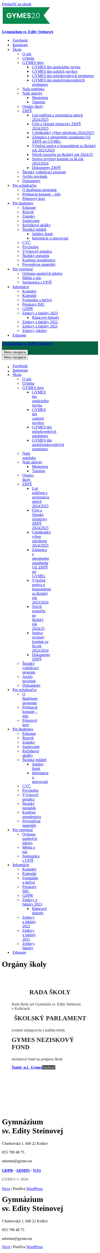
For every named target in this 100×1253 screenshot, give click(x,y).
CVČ (26, 242)
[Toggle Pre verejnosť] (48, 830)
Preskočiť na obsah (16, 4)
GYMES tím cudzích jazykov (55, 71)
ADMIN (23, 1170)
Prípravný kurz (33, 198)
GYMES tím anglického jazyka (56, 67)
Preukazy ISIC (33, 304)
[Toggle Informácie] (48, 865)
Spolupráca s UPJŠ (37, 282)
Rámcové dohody (45, 317)
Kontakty (29, 291)
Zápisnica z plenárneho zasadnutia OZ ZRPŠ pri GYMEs (61, 139)
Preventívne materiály (39, 264)
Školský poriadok (35, 256)
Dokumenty (31, 181)
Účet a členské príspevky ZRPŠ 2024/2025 (56, 126)
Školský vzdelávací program (44, 172)
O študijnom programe (39, 190)
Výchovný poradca (37, 251)
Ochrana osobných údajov (42, 273)
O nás (26, 54)
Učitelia (28, 58)
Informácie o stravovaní (50, 238)
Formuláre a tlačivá (37, 300)
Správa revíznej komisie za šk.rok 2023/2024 (57, 161)
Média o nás (31, 278)
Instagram (20, 45)
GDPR (27, 309)
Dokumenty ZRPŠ (46, 168)
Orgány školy (32, 106)
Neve (6, 1189)
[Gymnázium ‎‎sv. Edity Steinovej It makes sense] (26, 23)
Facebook (20, 40)
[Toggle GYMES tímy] (48, 388)
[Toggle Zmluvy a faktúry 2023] (48, 902)
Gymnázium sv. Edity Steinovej (27, 32)
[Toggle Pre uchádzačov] (48, 690)
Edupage (29, 207)
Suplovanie (31, 221)
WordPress (34, 1189)
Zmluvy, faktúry (34, 331)
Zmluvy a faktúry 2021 (40, 326)
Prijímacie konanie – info (41, 194)
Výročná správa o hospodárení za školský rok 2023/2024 (64, 148)
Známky (28, 216)
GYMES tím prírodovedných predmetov (63, 76)
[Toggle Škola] (48, 375)
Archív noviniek (34, 176)
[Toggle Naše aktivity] (48, 462)
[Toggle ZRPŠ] (48, 484)
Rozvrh (28, 212)
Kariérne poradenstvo (38, 260)
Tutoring (38, 102)
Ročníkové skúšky (36, 225)
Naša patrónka (33, 89)
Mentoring (40, 98)
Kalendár (29, 295)
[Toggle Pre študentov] (48, 729)
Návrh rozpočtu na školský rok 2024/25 (62, 154)
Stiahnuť (48, 1067)
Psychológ (30, 247)
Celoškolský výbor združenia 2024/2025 (63, 133)
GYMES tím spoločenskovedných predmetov (58, 82)
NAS (37, 1170)
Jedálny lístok (42, 234)
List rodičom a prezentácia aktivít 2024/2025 (57, 117)
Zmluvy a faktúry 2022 (40, 322)
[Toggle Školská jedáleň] (48, 760)
